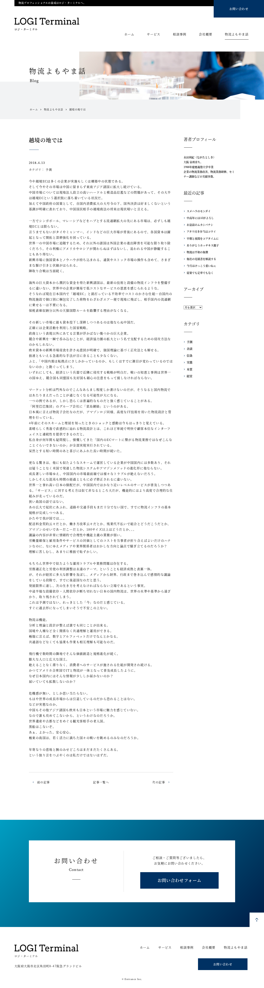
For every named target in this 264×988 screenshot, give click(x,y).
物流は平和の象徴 (197, 252)
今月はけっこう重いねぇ (201, 266)
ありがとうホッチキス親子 (203, 245)
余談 (189, 349)
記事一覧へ (101, 782)
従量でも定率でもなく (200, 273)
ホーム (129, 34)
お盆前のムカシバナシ (200, 225)
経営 (189, 376)
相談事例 (179, 34)
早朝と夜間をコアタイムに (203, 238)
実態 (189, 362)
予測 (49, 169)
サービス (153, 34)
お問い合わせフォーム (180, 880)
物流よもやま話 (237, 34)
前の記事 (43, 782)
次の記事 (158, 782)
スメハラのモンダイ (199, 211)
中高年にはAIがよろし (200, 218)
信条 (189, 355)
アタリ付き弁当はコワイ (201, 231)
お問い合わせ (238, 9)
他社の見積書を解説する (201, 259)
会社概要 (205, 34)
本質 (189, 369)
